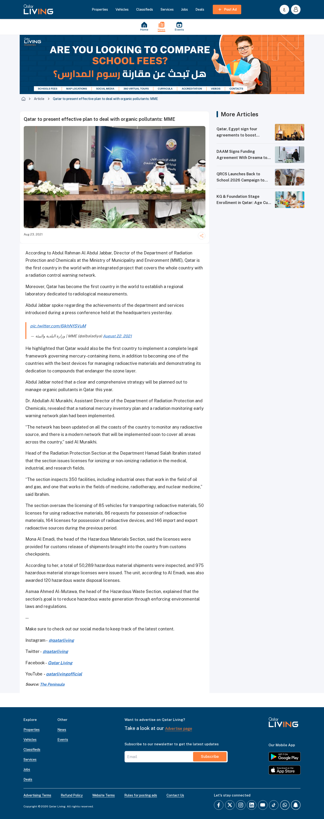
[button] (38, 9)
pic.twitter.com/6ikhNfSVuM (58, 325)
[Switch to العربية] (284, 9)
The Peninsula (52, 684)
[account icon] (296, 9)
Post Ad (230, 9)
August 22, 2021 (117, 336)
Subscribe (210, 756)
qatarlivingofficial (64, 673)
